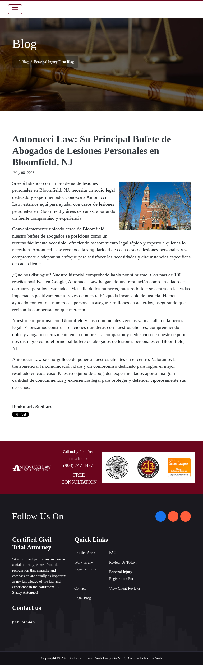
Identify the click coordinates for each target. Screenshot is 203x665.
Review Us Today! (123, 562)
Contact (80, 589)
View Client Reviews (124, 589)
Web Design (104, 658)
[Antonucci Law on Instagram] (173, 516)
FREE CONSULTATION (79, 478)
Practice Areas (84, 553)
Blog (25, 62)
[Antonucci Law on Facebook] (160, 516)
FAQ (112, 553)
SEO (121, 658)
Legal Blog (82, 598)
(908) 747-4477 (78, 465)
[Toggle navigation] (15, 9)
